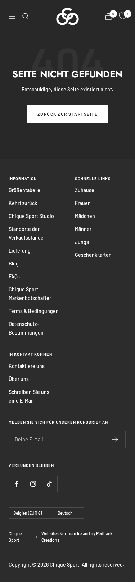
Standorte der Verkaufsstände (26, 233)
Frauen (83, 203)
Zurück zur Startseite (67, 114)
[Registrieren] (115, 439)
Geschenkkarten (93, 255)
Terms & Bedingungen (34, 311)
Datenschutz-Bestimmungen (26, 328)
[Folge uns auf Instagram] (33, 484)
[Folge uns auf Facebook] (17, 484)
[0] (122, 16)
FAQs (14, 276)
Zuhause (84, 190)
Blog (14, 263)
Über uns (19, 379)
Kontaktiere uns (27, 366)
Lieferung (20, 250)
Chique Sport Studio (31, 216)
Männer (83, 229)
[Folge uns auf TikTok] (49, 484)
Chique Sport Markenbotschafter (30, 293)
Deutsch (65, 512)
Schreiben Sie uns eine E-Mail (29, 396)
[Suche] (25, 16)
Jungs (82, 242)
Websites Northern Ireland (66, 533)
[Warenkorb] (108, 16)
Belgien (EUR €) (27, 512)
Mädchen (85, 216)
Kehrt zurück (23, 203)
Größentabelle (24, 190)
